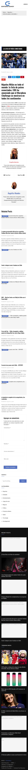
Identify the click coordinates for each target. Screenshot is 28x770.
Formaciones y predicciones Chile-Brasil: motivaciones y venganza (11, 733)
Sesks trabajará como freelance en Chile (11, 265)
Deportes (5, 216)
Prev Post (7, 175)
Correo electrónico (9, 451)
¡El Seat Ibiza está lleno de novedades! (10, 554)
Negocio (5, 504)
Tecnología (5, 518)
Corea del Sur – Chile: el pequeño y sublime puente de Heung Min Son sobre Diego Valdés (12, 332)
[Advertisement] (14, 30)
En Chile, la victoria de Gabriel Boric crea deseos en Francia (13, 711)
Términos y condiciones (7, 764)
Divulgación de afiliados (7, 766)
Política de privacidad (6, 768)
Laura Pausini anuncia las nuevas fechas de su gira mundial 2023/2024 (13, 575)
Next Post (20, 175)
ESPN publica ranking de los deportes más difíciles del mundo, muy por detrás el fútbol (13, 667)
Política (4, 508)
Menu (26, 4)
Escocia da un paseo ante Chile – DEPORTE (12, 365)
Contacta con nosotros (19, 768)
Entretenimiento (6, 498)
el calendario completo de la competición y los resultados (13, 398)
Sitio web (6, 459)
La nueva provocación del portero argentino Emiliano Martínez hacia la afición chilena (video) (13, 232)
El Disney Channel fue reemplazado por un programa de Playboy (13, 597)
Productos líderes (7, 511)
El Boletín (5, 494)
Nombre (6, 443)
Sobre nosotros (5, 762)
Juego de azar (6, 501)
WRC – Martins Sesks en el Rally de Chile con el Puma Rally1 (13, 298)
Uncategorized (6, 521)
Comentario (7, 427)
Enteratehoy (8, 760)
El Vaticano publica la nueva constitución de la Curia (13, 755)
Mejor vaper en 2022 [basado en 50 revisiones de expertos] (13, 689)
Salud (4, 514)
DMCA (12, 762)
